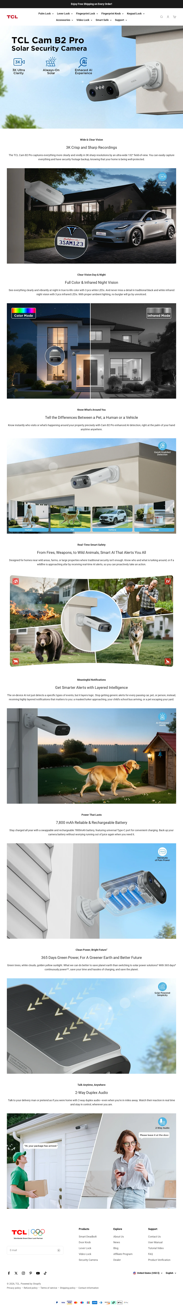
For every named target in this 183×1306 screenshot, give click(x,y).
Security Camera (88, 1259)
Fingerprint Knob (111, 13)
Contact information (88, 1288)
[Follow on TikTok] (45, 1273)
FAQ (150, 1254)
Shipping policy (67, 1288)
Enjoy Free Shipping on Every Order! (91, 3)
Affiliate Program (123, 1254)
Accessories (63, 19)
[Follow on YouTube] (38, 1273)
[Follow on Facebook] (9, 1273)
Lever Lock (63, 13)
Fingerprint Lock (85, 13)
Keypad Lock (134, 13)
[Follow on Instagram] (23, 1273)
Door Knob (85, 1242)
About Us (118, 1236)
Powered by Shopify (31, 1283)
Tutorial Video (156, 1248)
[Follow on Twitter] (16, 1273)
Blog (115, 1248)
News (116, 1242)
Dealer (117, 1259)
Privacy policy (14, 1288)
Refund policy (31, 1288)
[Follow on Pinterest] (31, 1273)
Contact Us (154, 1236)
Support (119, 19)
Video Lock (82, 19)
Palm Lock (44, 13)
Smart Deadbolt (88, 1236)
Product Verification (159, 1259)
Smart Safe (102, 19)
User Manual (155, 1242)
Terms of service (48, 1288)
